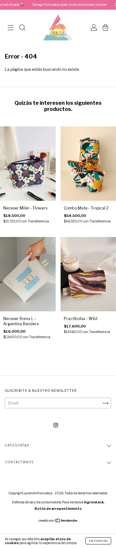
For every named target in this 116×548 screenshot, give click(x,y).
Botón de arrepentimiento (58, 508)
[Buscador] (22, 28)
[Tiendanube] (58, 521)
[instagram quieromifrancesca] (56, 425)
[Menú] (10, 28)
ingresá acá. (94, 502)
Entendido (98, 541)
